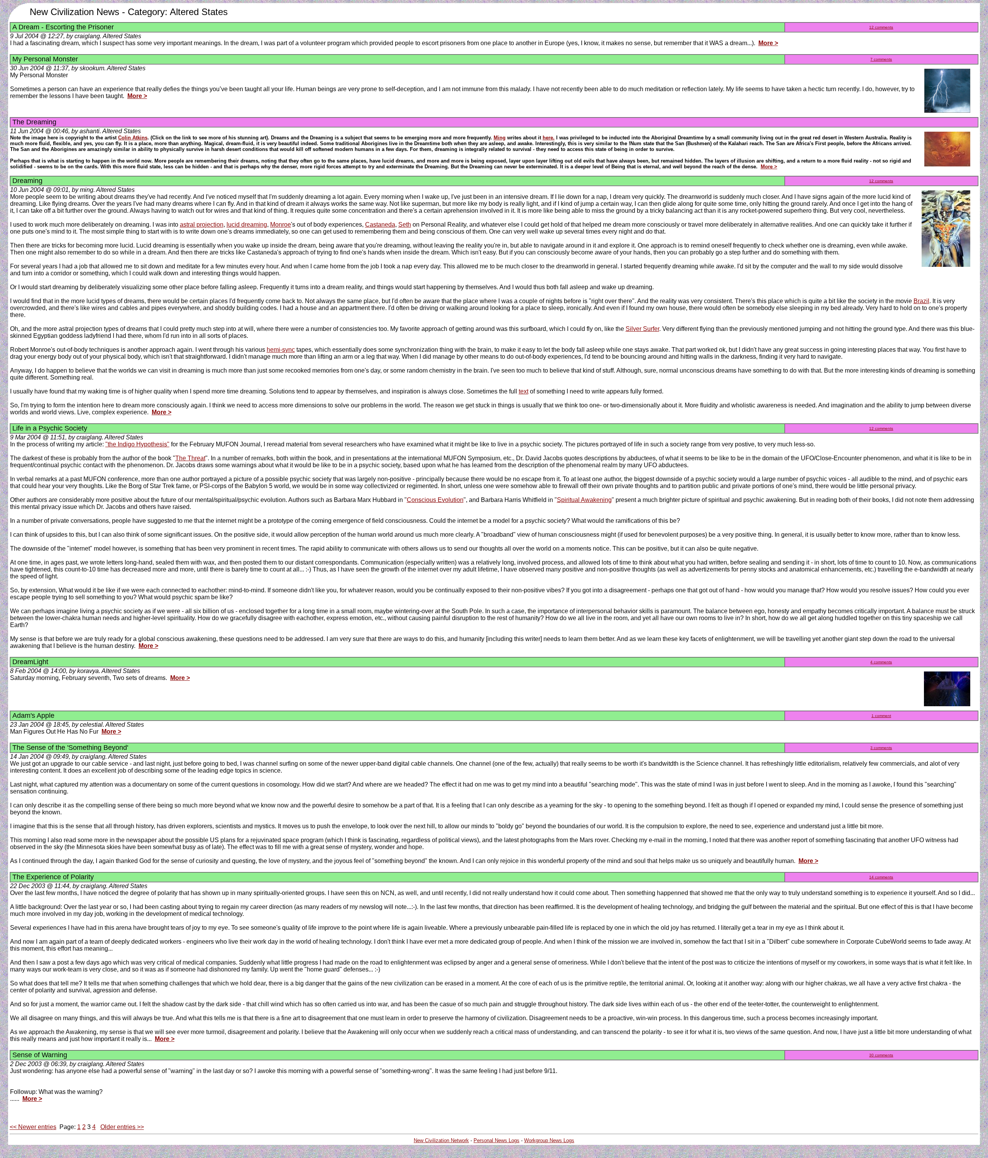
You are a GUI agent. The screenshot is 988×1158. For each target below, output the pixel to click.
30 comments (881, 1055)
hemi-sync (281, 349)
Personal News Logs (496, 1140)
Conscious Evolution (435, 500)
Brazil (921, 301)
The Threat (190, 458)
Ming (500, 138)
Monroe (280, 224)
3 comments (881, 748)
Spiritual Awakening (584, 500)
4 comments (881, 662)
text (523, 391)
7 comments (881, 59)
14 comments (881, 877)
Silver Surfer (642, 329)
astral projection (201, 224)
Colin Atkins (132, 138)
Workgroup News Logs (549, 1140)
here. (549, 138)
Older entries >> (122, 1127)
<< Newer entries (33, 1127)
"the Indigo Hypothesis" (137, 444)
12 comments (881, 27)
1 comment (881, 716)
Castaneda (380, 224)
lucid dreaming (247, 224)
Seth (404, 224)
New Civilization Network (441, 1140)
